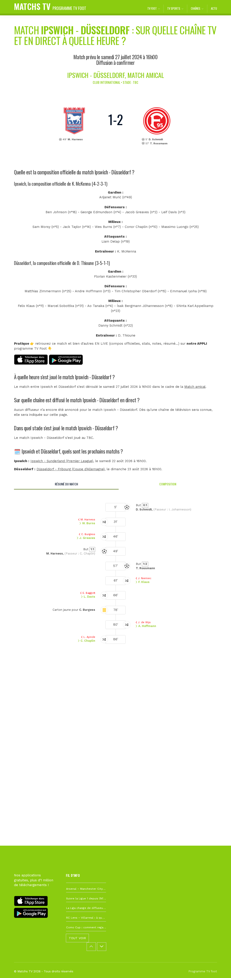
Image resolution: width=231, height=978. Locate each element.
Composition (167, 484)
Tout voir (77, 938)
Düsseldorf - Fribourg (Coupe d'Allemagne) (71, 469)
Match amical (195, 387)
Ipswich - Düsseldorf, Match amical (115, 75)
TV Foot (152, 8)
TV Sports (173, 8)
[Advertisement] (115, 724)
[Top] (218, 968)
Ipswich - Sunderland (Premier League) (61, 461)
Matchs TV (50, 6)
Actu (214, 8)
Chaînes (195, 8)
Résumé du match (66, 484)
